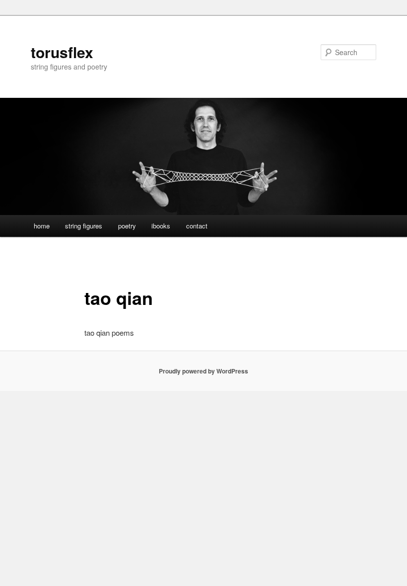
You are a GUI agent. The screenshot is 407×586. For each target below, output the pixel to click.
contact (196, 225)
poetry (127, 225)
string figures (83, 225)
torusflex (62, 52)
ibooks (160, 225)
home (42, 225)
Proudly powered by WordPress (203, 370)
